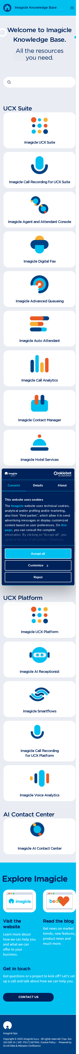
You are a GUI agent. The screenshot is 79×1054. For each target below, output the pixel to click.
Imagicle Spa (10, 1033)
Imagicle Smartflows (39, 711)
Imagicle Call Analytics (39, 380)
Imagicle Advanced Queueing (40, 301)
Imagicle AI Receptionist (39, 672)
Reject (38, 577)
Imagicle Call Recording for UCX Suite (39, 182)
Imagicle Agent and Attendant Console (39, 222)
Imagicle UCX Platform (39, 632)
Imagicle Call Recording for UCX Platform (39, 753)
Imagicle (17, 506)
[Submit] (9, 82)
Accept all (38, 553)
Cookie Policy (48, 1042)
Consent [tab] (14, 485)
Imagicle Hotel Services (39, 460)
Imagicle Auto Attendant (39, 341)
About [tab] (62, 485)
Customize (35, 565)
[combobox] (39, 82)
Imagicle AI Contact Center (40, 848)
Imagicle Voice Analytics (39, 795)
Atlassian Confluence (29, 1046)
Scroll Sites (9, 1046)
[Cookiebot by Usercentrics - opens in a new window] (54, 474)
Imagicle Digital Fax (39, 261)
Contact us (28, 997)
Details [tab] (38, 485)
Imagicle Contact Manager (39, 420)
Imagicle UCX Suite (39, 142)
